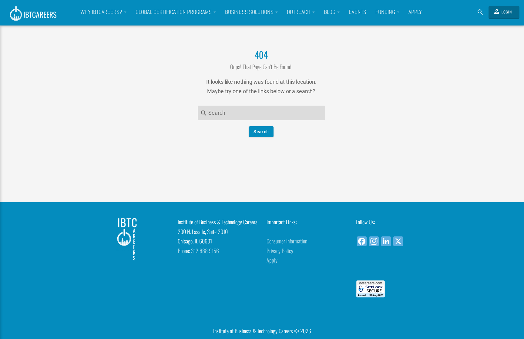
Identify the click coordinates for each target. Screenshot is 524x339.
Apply (415, 12)
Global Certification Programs (174, 12)
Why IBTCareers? (101, 12)
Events (357, 12)
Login (502, 11)
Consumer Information (287, 241)
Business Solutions (250, 12)
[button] (395, 269)
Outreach (299, 12)
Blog (330, 12)
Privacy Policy (280, 251)
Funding (385, 12)
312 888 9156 (205, 251)
